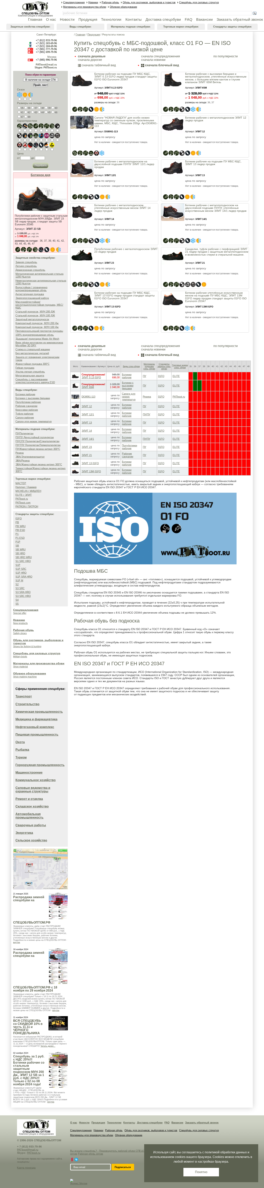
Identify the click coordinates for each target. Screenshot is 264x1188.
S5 (17, 603)
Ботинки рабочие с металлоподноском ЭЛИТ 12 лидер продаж (215, 119)
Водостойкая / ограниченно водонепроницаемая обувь (31, 289)
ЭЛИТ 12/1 (88, 414)
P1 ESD (20, 537)
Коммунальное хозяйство (35, 780)
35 (22, 108)
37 (35, 108)
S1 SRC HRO (23, 561)
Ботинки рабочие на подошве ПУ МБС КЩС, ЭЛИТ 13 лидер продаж (213, 163)
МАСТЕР (20, 483)
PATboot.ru (21, 498)
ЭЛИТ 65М (88, 387)
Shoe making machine (25, 677)
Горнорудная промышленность (40, 765)
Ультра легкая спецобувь (30, 371)
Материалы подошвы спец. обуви (149, 366)
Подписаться (123, 1167)
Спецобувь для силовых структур (36, 653)
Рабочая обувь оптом (90, 1153)
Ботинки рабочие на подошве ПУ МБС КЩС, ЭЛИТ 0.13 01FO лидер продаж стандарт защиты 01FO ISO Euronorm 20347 (125, 76)
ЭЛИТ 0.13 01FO (91, 377)
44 (42, 112)
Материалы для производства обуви (38, 663)
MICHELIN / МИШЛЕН (28, 491)
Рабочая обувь (23, 630)
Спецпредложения (25, 609)
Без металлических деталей (32, 353)
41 (22, 112)
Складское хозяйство (32, 806)
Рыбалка (22, 749)
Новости (84, 1122)
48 (29, 116)
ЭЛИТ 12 (87, 406)
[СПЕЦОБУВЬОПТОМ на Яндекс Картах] (72, 1159)
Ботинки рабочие (25, 394)
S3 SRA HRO (23, 592)
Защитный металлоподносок (32, 319)
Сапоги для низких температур (33, 421)
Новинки (19, 620)
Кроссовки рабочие (26, 409)
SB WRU (20, 549)
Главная (80, 34)
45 (49, 112)
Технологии (114, 1122)
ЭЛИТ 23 (87, 447)
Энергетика (24, 832)
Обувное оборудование (29, 673)
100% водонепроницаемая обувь (34, 334)
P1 (17, 534)
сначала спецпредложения (160, 56)
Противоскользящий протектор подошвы (39, 331)
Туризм (21, 757)
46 (56, 112)
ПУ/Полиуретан (24, 433)
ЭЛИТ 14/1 (88, 438)
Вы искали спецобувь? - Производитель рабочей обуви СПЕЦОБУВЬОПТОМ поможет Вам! (124, 1150)
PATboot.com (23, 502)
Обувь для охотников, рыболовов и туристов (150, 1130)
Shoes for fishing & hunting (27, 646)
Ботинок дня (40, 175)
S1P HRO (20, 572)
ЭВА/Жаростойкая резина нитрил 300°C (38, 464)
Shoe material (20, 666)
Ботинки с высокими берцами (32, 398)
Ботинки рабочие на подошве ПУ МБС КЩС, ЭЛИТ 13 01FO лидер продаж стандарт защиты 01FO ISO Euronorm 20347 (124, 295)
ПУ (144, 376)
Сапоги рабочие (24, 417)
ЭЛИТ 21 (87, 455)
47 (22, 116)
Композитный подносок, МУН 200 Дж (37, 323)
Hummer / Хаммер (26, 487)
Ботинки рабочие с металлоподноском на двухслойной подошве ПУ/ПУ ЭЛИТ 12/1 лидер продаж (124, 164)
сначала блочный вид (161, 65)
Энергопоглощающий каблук (32, 298)
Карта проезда (26, 1167)
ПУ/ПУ (146, 414)
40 (56, 108)
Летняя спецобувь (26, 266)
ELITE (176, 376)
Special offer (19, 613)
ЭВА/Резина (22, 460)
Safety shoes (20, 633)
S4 (17, 599)
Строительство (27, 704)
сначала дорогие (90, 59)
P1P (17, 541)
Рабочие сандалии (26, 406)
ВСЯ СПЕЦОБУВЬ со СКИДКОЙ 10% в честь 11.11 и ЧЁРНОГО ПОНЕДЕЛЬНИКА (28, 1027)
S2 (17, 584)
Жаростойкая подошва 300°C (32, 363)
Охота (20, 742)
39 (49, 108)
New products (20, 623)
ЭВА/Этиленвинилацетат (30, 456)
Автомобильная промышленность (29, 815)
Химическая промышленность (39, 711)
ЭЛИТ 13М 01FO (91, 471)
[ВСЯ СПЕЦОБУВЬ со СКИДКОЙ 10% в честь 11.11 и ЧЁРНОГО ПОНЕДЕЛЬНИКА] (58, 1023)
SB (17, 545)
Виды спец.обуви (131, 366)
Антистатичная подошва (29, 294)
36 (29, 108)
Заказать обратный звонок (202, 1122)
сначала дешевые (92, 56)
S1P (17, 565)
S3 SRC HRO (23, 596)
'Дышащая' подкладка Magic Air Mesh (37, 338)
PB (17, 522)
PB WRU (20, 526)
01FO (18, 518)
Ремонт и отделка (29, 799)
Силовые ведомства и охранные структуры (32, 789)
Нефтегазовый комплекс (34, 727)
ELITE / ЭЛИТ (23, 494)
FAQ (166, 1122)
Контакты (129, 1122)
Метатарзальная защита (29, 375)
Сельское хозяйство (31, 840)
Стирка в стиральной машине (32, 349)
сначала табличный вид (98, 65)
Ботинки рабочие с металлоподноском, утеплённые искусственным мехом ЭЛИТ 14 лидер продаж (122, 208)
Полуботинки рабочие (28, 402)
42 (29, 112)
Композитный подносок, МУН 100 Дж (37, 327)
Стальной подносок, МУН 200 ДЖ (35, 311)
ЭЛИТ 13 (87, 422)
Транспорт (23, 696)
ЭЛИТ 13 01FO (90, 463)
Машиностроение (29, 772)
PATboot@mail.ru (46, 64)
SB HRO (20, 553)
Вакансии (177, 1122)
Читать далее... (47, 1046)
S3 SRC (20, 588)
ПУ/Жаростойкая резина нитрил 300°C (37, 449)
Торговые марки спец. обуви (180, 366)
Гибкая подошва (24, 367)
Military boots (20, 656)
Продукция (93, 34)
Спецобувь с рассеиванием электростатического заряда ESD (35, 381)
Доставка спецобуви (150, 1122)
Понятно (201, 1172)
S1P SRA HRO (23, 576)
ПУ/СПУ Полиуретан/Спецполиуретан (37, 441)
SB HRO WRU (23, 557)
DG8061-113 (88, 396)
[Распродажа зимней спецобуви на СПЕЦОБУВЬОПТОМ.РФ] (58, 906)
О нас (73, 1122)
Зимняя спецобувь (26, 262)
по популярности (225, 56)
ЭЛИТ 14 (87, 430)
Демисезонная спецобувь (30, 270)
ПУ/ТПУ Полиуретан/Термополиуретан (37, 445)
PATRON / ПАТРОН (26, 506)
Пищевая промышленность (36, 734)
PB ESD (20, 530)
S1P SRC (20, 568)
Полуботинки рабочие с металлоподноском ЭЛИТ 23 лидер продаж (126, 250)
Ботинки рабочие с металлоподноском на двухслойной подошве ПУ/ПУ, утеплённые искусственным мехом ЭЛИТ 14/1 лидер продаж (215, 208)
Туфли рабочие (24, 413)
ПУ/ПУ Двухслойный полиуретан (34, 437)
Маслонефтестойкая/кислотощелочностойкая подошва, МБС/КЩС (39, 304)
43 (35, 112)
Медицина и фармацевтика (36, 719)
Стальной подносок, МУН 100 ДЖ (35, 315)
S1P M (19, 580)
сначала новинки (153, 59)
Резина (19, 452)
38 (42, 108)
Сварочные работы (30, 825)
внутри (16, 942)
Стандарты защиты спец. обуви (164, 366)
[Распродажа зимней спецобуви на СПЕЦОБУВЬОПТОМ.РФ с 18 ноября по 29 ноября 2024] (58, 966)
